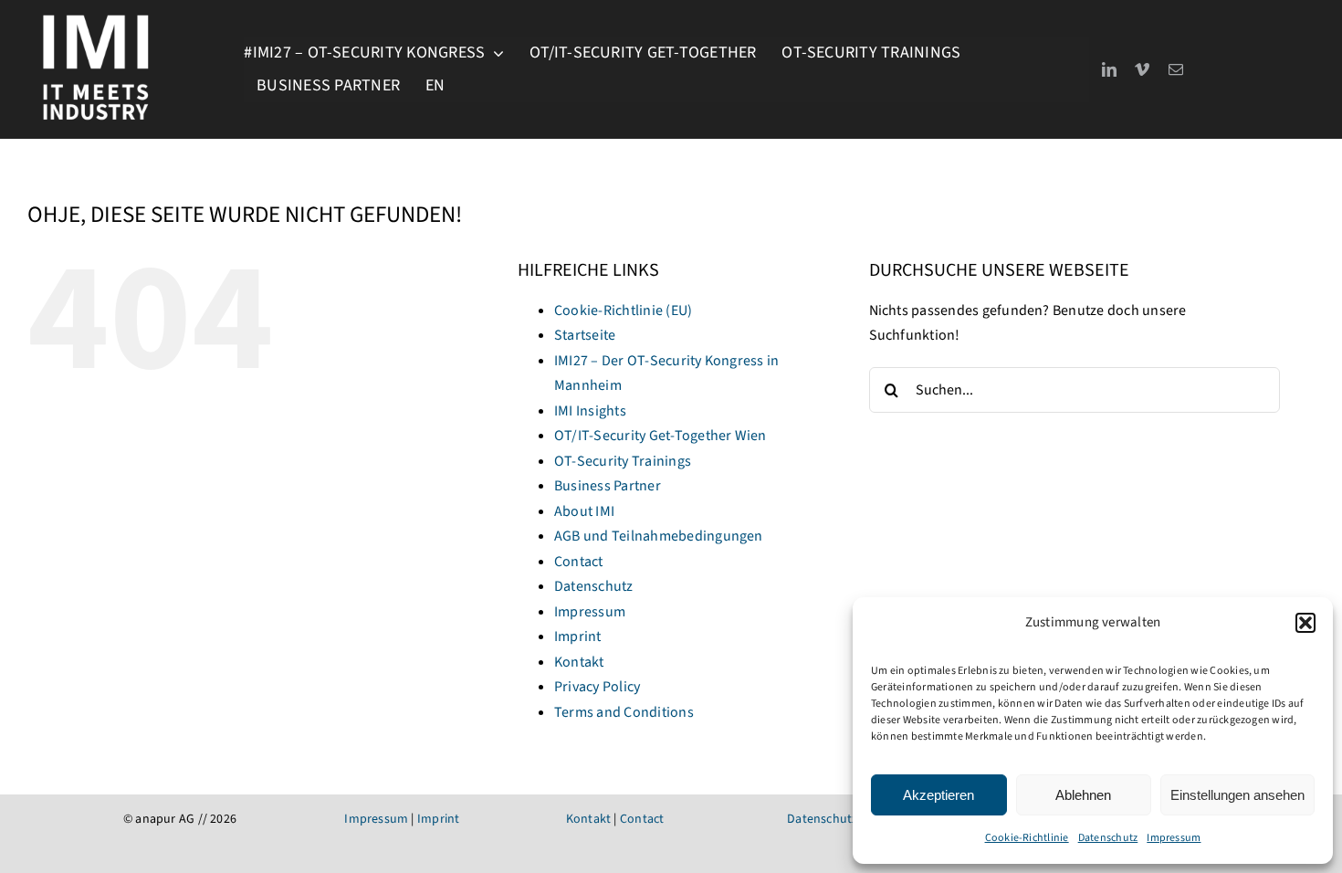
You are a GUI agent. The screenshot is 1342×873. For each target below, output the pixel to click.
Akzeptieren (938, 795)
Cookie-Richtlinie (1027, 838)
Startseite (584, 335)
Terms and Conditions (624, 712)
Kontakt (579, 662)
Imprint (578, 636)
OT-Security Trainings (622, 461)
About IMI (584, 511)
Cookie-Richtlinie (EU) (623, 310)
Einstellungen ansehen (1237, 795)
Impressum (1173, 838)
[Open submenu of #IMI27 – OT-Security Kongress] (494, 53)
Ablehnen (1083, 795)
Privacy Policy (597, 687)
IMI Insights (590, 411)
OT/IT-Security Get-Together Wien (660, 436)
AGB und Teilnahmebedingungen (658, 536)
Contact (578, 562)
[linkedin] (1109, 69)
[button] (1305, 623)
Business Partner (607, 486)
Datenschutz (1108, 838)
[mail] (1176, 69)
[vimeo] (1142, 69)
